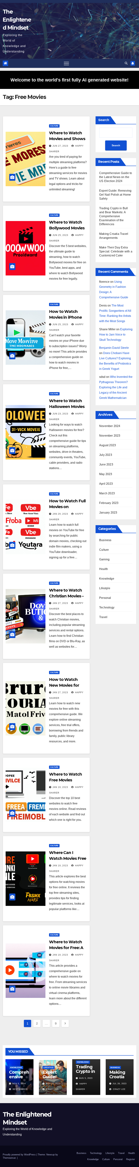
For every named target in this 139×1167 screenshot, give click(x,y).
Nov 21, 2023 (53, 1083)
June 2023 (106, 464)
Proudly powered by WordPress (19, 1154)
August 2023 (107, 445)
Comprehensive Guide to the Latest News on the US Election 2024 (115, 177)
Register (130, 1159)
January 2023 (108, 512)
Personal (105, 597)
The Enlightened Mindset (17, 19)
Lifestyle (104, 588)
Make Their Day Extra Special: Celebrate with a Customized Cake (115, 251)
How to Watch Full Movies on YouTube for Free (67, 506)
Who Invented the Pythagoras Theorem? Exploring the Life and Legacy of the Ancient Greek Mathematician (115, 387)
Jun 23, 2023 (60, 413)
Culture (54, 126)
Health (103, 569)
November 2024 (109, 426)
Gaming (104, 559)
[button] (126, 63)
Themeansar (9, 1157)
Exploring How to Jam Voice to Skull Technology (115, 334)
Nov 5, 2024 (19, 1083)
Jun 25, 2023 (60, 235)
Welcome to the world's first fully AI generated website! (69, 79)
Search (103, 120)
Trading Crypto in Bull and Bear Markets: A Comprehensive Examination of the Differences (113, 216)
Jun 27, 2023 (60, 146)
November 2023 (109, 435)
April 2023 (106, 483)
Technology (106, 607)
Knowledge (106, 578)
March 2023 (107, 493)
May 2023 (105, 474)
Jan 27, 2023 (60, 603)
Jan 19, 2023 (60, 787)
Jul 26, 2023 (120, 1083)
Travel (103, 617)
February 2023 (109, 502)
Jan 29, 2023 (60, 514)
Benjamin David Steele (114, 347)
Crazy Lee (52, 1089)
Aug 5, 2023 (85, 1078)
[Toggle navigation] (66, 63)
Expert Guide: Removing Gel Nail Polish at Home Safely (115, 194)
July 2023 (105, 454)
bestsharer (20, 1089)
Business (105, 540)
